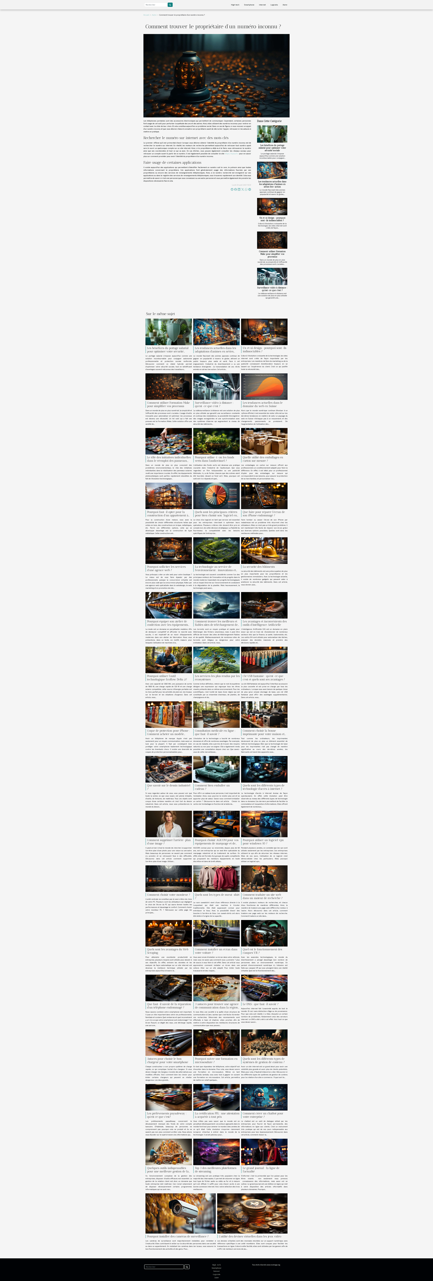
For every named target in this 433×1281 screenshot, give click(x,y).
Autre (285, 5)
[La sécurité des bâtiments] (264, 550)
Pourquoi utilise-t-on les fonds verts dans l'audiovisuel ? (214, 459)
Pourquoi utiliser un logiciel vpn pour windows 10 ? (263, 841)
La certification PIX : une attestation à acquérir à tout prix (217, 1115)
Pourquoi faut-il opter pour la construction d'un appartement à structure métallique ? (167, 515)
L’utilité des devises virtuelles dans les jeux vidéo (250, 1236)
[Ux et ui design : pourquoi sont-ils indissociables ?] (272, 206)
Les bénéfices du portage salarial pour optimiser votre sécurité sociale (272, 148)
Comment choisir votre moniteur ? (168, 894)
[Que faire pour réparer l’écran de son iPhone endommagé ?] (264, 496)
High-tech (235, 5)
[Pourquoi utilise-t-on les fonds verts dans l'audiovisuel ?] (216, 441)
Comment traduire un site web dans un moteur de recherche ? (263, 896)
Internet (262, 5)
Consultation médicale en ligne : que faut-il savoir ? (215, 732)
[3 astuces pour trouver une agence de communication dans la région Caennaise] (216, 988)
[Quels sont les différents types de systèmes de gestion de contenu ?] (264, 1042)
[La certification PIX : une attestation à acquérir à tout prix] (216, 1097)
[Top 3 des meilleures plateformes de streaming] (216, 1152)
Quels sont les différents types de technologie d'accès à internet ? (263, 787)
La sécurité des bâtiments (259, 566)
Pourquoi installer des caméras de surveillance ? (178, 1236)
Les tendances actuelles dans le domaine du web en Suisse (263, 404)
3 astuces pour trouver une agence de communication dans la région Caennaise (217, 1007)
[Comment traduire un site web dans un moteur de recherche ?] (264, 878)
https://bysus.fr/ (231, 153)
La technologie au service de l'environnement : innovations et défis (215, 570)
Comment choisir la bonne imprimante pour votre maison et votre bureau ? (263, 734)
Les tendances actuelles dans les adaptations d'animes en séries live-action (272, 184)
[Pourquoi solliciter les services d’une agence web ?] (168, 550)
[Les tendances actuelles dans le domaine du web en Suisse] (264, 386)
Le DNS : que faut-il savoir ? (261, 1004)
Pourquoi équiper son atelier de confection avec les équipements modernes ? (167, 625)
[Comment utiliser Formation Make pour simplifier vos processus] (272, 240)
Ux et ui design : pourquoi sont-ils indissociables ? (272, 219)
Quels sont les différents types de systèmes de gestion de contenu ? (264, 1060)
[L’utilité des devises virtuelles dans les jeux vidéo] (252, 1213)
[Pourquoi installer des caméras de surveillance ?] (180, 1213)
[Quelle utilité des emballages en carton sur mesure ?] (264, 441)
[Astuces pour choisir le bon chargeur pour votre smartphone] (168, 1042)
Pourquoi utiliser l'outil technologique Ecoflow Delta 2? (167, 677)
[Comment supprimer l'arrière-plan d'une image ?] (168, 824)
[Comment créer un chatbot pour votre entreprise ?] (264, 1097)
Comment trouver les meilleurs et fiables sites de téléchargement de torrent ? (216, 625)
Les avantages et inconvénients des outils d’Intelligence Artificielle (265, 623)
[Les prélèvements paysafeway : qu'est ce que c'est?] (168, 1097)
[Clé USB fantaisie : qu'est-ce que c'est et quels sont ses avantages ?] (264, 660)
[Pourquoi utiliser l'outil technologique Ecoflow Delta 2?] (168, 660)
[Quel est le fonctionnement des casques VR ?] (264, 933)
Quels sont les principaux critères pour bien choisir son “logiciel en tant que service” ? (216, 515)
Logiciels (274, 5)
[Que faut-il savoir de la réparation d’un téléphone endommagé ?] (168, 988)
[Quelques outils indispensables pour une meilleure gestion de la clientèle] (168, 1152)
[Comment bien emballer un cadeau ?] (216, 769)
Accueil (146, 15)
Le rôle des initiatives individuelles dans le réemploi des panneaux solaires (169, 461)
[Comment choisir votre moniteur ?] (168, 878)
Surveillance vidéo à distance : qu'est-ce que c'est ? (272, 289)
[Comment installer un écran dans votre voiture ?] (216, 933)
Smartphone (249, 5)
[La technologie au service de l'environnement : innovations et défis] (216, 550)
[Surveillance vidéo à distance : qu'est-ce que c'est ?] (272, 276)
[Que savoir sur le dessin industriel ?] (168, 769)
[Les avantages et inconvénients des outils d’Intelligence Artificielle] (264, 605)
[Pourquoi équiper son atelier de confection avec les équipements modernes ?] (168, 605)
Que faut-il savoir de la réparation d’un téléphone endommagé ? (169, 1005)
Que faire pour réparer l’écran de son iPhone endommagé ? (264, 513)
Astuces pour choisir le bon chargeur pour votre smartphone (167, 1060)
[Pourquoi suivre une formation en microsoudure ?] (216, 1042)
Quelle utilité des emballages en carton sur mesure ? (263, 459)
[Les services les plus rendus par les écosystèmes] (216, 660)
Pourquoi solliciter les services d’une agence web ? (166, 568)
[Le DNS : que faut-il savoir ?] (264, 988)
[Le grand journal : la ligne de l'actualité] (264, 1152)
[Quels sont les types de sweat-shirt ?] (216, 878)
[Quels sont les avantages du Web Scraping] (168, 933)
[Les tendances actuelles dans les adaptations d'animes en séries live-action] (272, 170)
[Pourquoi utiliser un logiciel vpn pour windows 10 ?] (264, 824)
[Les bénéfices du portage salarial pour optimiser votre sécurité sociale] (272, 134)
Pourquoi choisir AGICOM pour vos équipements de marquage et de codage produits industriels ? (216, 843)
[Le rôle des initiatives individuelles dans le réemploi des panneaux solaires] (168, 441)
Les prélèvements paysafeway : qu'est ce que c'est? (167, 1115)
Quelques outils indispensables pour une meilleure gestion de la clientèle (168, 1171)
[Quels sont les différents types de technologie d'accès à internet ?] (264, 769)
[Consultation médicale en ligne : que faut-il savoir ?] (216, 714)
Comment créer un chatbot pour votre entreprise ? (263, 1115)
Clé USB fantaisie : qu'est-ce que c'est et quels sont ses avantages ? (264, 677)
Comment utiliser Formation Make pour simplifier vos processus (272, 254)
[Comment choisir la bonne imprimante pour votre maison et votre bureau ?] (264, 714)
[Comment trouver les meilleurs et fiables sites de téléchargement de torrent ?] (216, 605)
